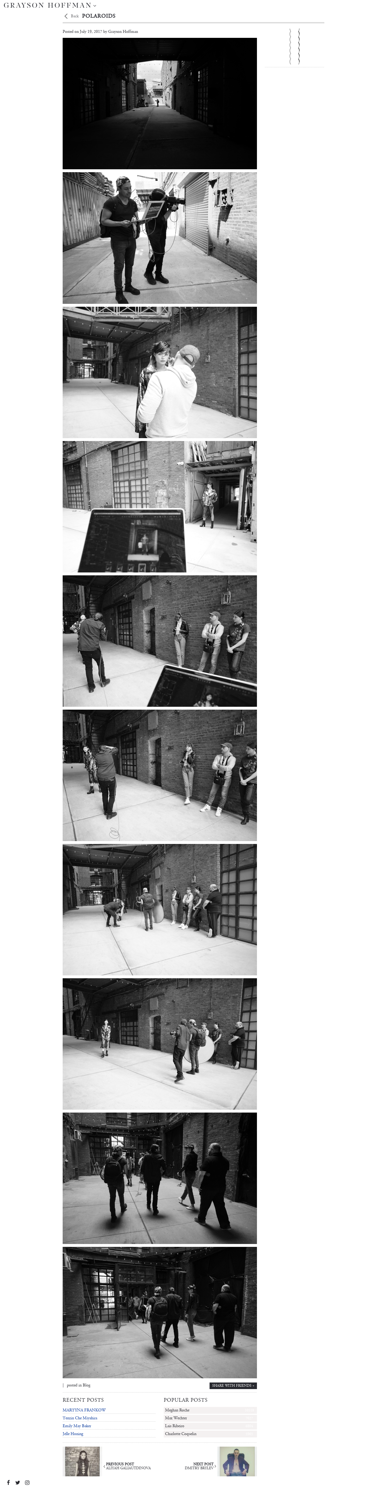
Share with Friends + (233, 1386)
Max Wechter (209, 1418)
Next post (199, 1466)
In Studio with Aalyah (294, 69)
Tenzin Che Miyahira (80, 1418)
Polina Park (294, 55)
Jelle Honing (73, 1433)
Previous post (128, 1466)
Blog (86, 1385)
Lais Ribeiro (209, 1426)
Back (75, 16)
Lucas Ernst (295, 61)
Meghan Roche (209, 1410)
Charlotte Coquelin (209, 1433)
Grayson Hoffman (123, 31)
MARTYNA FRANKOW (84, 1410)
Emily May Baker (77, 1426)
